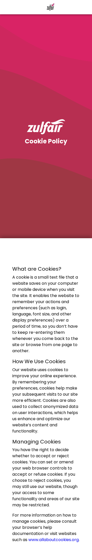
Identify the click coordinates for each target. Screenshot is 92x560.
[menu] (7, 7)
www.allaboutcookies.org (53, 540)
